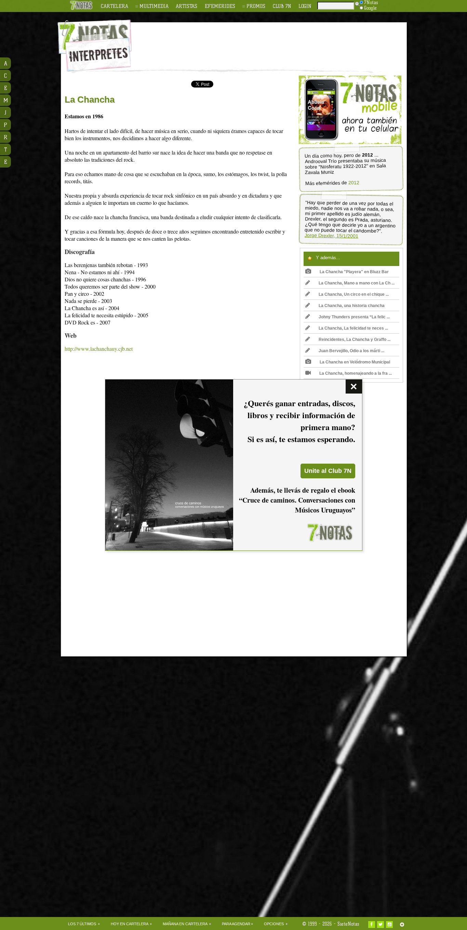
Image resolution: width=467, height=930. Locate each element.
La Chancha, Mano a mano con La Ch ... (357, 283)
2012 (353, 183)
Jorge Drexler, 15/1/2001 (331, 235)
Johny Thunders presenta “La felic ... (354, 317)
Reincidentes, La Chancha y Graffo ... (354, 339)
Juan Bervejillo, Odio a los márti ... (351, 350)
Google (370, 8)
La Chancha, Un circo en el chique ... (354, 294)
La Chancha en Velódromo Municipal (355, 362)
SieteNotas (348, 924)
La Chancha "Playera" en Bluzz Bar (354, 271)
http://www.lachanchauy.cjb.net (99, 348)
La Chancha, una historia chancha (352, 305)
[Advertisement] (278, 41)
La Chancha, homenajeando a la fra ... (355, 373)
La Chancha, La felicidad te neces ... (353, 328)
